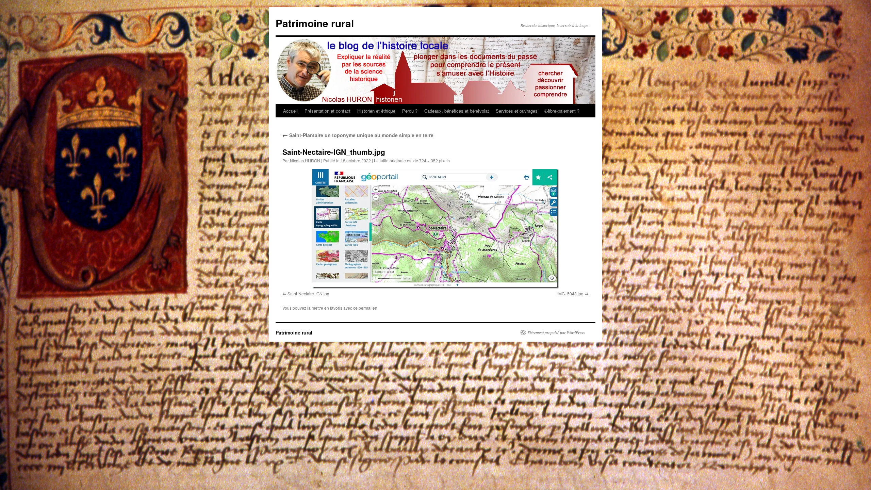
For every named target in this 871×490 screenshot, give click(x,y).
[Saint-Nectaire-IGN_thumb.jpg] (435, 229)
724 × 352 (428, 160)
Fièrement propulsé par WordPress (556, 332)
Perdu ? (409, 111)
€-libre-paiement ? (561, 111)
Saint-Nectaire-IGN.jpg (308, 293)
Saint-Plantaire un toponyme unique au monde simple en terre (357, 135)
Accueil (290, 111)
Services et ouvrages (517, 111)
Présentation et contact (327, 111)
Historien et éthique (376, 111)
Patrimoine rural (315, 23)
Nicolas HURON (305, 160)
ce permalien (365, 308)
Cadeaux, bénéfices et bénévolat (456, 111)
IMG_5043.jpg (570, 293)
